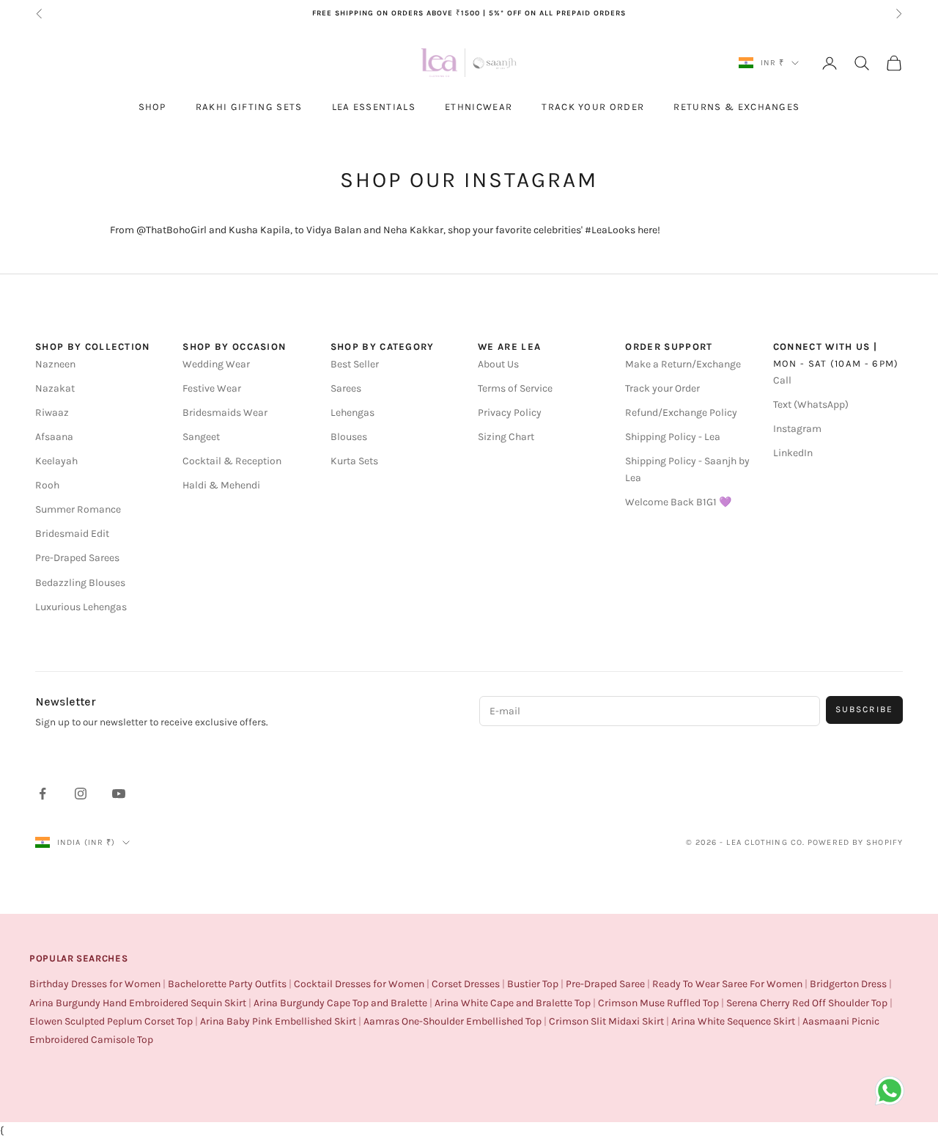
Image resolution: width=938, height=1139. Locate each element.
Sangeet (201, 437)
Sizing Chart (506, 437)
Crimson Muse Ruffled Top (658, 1003)
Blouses (348, 437)
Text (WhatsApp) (811, 404)
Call (782, 380)
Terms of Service (515, 388)
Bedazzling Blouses (80, 582)
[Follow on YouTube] (118, 793)
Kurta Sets (354, 461)
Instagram (797, 428)
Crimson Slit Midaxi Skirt (606, 1021)
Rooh (47, 485)
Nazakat (55, 388)
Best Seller (354, 364)
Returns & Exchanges (736, 106)
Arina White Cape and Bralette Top (513, 1003)
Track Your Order (593, 106)
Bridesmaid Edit (72, 533)
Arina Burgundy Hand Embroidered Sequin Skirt (137, 1003)
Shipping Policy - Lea (672, 437)
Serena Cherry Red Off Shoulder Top (806, 1003)
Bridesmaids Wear (224, 412)
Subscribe (864, 709)
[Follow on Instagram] (80, 793)
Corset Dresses (466, 984)
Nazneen (55, 364)
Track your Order (662, 388)
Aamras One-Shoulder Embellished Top (452, 1021)
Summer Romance (78, 509)
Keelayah (56, 461)
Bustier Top (532, 984)
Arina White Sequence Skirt (733, 1021)
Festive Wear (211, 388)
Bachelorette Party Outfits (227, 984)
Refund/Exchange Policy (681, 412)
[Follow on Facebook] (42, 793)
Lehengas (352, 412)
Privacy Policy (510, 412)
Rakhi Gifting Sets (249, 106)
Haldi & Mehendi (221, 485)
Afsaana (54, 437)
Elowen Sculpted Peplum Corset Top (111, 1021)
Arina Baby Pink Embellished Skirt (278, 1021)
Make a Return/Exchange (683, 364)
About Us (498, 364)
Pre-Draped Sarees (77, 558)
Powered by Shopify (855, 842)
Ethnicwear (478, 106)
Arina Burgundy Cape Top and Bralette (340, 1003)
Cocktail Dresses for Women (359, 984)
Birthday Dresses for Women (94, 984)
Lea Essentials (374, 106)
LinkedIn (793, 453)
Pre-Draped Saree (605, 984)
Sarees (345, 388)
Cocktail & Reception (231, 461)
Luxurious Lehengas (81, 607)
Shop (152, 106)
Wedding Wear (216, 364)
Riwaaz (52, 412)
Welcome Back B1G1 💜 (678, 502)
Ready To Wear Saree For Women (727, 984)
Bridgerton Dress (848, 984)
